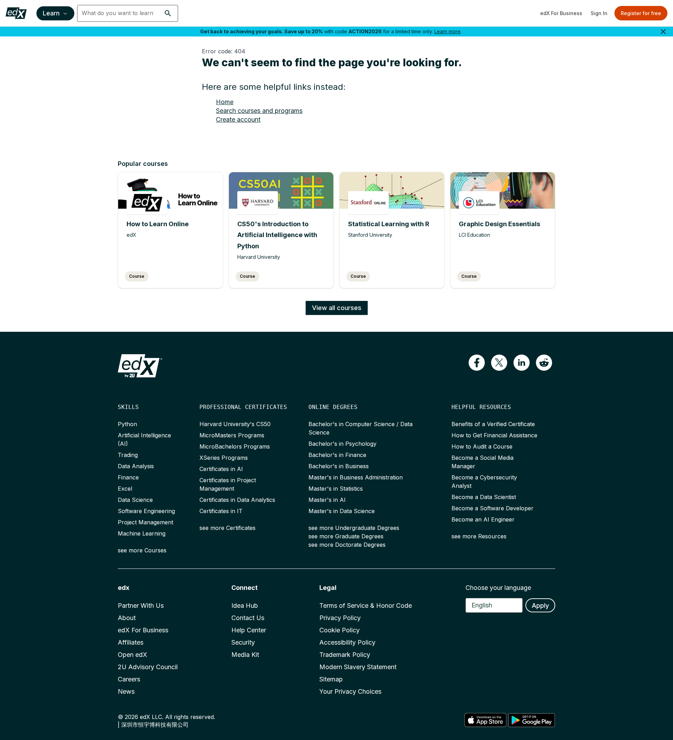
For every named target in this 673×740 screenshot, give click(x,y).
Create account (238, 119)
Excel (125, 488)
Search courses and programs (259, 110)
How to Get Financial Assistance (494, 435)
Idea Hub (244, 605)
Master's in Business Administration (355, 477)
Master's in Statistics (335, 488)
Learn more (447, 31)
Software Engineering (146, 510)
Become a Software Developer (492, 508)
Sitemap (331, 679)
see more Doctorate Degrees (347, 544)
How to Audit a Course (481, 446)
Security (243, 642)
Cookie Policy (339, 630)
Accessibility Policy (347, 642)
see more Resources (479, 536)
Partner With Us (141, 605)
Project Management (145, 522)
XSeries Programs (223, 457)
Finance (128, 477)
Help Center (248, 630)
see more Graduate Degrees (345, 536)
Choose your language (498, 587)
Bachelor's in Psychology (342, 443)
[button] (168, 13)
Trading (128, 454)
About (127, 617)
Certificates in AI (221, 468)
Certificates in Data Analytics (237, 499)
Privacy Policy (340, 617)
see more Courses (142, 550)
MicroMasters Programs (231, 435)
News (126, 691)
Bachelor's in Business (338, 466)
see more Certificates (227, 527)
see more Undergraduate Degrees (353, 527)
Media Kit (245, 654)
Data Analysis (136, 466)
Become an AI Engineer (483, 519)
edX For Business (561, 13)
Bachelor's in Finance (337, 454)
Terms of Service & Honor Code (365, 605)
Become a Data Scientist (483, 496)
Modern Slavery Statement (357, 667)
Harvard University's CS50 (235, 424)
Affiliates (130, 642)
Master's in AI (327, 499)
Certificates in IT (221, 510)
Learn (51, 13)
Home (224, 102)
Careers (129, 679)
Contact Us (247, 617)
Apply (540, 605)
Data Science (135, 499)
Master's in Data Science (341, 510)
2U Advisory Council (148, 667)
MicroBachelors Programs (234, 446)
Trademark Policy (344, 654)
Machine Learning (141, 533)
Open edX (132, 654)
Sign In (599, 13)
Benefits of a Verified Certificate (493, 424)
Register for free (641, 13)
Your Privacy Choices (350, 691)
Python (127, 424)
